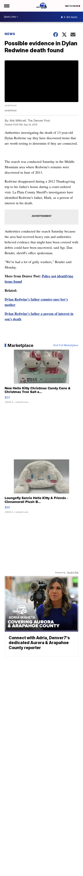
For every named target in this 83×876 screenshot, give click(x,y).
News (10, 34)
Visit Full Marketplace (65, 345)
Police (46, 276)
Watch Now (72, 6)
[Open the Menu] (6, 6)
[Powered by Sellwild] (72, 572)
